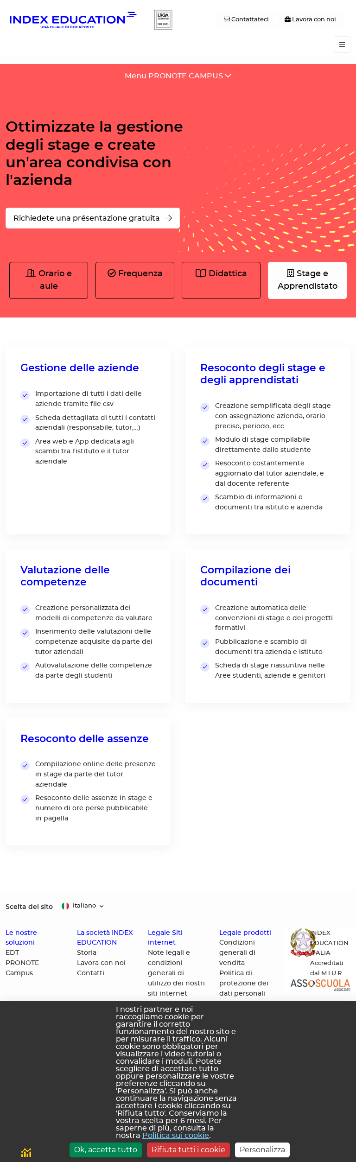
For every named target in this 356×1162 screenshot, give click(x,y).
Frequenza (139, 274)
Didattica (226, 274)
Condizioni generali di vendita (237, 953)
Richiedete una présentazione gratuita (87, 218)
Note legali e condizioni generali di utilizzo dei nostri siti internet (176, 973)
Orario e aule (54, 280)
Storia (86, 953)
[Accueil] (72, 20)
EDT (12, 953)
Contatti (90, 973)
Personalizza (262, 1149)
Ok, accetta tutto (105, 1149)
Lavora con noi (101, 963)
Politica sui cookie (175, 1135)
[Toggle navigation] (342, 44)
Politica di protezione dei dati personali (243, 983)
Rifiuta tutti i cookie (188, 1149)
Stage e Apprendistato (307, 280)
